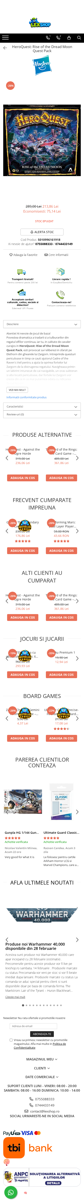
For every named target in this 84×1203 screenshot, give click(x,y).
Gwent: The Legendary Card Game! (22, 524)
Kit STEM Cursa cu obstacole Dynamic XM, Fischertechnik (22, 654)
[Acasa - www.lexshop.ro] (42, 22)
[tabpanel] (42, 140)
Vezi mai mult (17, 389)
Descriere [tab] (13, 324)
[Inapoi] (3, 48)
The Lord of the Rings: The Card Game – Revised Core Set (61, 451)
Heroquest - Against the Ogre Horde (23, 451)
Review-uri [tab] (15, 414)
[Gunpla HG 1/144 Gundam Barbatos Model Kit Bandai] (22, 801)
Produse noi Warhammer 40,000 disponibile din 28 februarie (35, 946)
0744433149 (44, 1105)
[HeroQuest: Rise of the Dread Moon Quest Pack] (42, 140)
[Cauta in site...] (79, 38)
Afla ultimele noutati (42, 882)
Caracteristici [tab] (15, 406)
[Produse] (6, 39)
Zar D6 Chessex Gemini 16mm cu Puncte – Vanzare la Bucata (22, 712)
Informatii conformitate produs (26, 397)
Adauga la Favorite (24, 255)
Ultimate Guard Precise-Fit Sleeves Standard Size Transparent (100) (61, 712)
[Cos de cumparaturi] (69, 38)
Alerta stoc (44, 232)
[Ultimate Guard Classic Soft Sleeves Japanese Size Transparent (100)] (61, 801)
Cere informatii (58, 255)
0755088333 (44, 1099)
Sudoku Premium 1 (61, 652)
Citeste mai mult (15, 997)
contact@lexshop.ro (44, 1111)
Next (77, 144)
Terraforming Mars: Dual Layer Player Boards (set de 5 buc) (61, 524)
